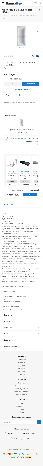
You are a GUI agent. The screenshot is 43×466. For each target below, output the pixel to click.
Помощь (21, 383)
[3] (9, 56)
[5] (13, 56)
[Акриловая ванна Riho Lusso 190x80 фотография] (21, 36)
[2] (7, 56)
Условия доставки (21, 389)
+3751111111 (13, 433)
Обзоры (21, 412)
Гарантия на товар (21, 392)
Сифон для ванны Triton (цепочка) (11, 173)
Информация (21, 379)
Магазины (21, 371)
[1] (5, 56)
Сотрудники (21, 365)
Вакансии (21, 368)
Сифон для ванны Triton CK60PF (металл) (23, 138)
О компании (21, 360)
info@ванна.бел (32, 434)
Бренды (22, 409)
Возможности (21, 394)
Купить (30, 194)
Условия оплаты (21, 386)
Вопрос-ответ (21, 406)
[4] (11, 56)
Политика (21, 374)
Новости (21, 362)
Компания (21, 356)
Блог (21, 403)
